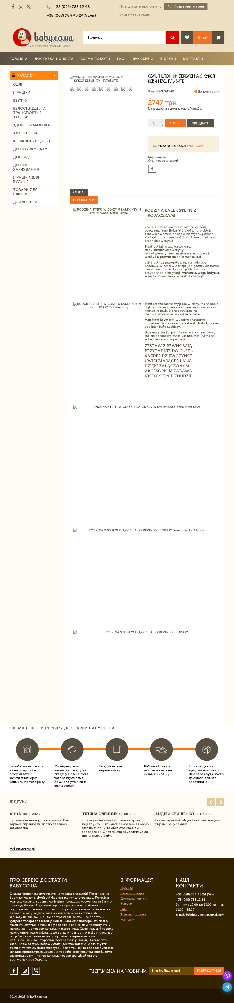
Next (220, 802)
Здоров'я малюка (31, 125)
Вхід (123, 14)
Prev (211, 802)
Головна (19, 59)
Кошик (175, 123)
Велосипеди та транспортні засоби (29, 112)
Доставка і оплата (54, 59)
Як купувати (208, 92)
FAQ (121, 59)
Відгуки (168, 59)
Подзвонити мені (188, 6)
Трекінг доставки (133, 914)
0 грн (202, 37)
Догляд (21, 157)
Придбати (200, 123)
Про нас (126, 888)
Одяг (18, 84)
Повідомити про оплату (140, 6)
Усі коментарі (22, 849)
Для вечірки (25, 202)
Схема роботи (95, 59)
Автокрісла (25, 133)
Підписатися (209, 971)
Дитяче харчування (26, 167)
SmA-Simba (195, 146)
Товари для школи (25, 191)
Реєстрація (140, 14)
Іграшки (21, 92)
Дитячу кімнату (30, 149)
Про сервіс (142, 59)
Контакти (193, 59)
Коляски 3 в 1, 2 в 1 (32, 141)
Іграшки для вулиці (26, 179)
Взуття (20, 100)
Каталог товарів (132, 893)
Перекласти (83, 200)
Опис (79, 192)
